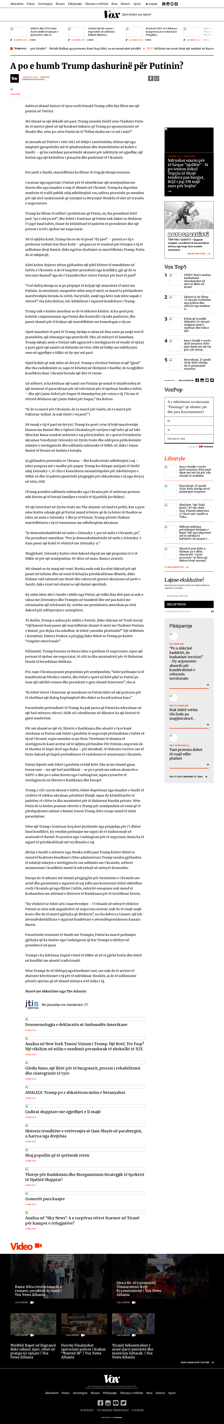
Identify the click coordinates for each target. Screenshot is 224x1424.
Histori (125, 3)
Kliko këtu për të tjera (196, 254)
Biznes (60, 3)
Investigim (45, 3)
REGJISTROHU (176, 604)
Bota (114, 3)
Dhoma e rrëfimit (96, 3)
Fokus (31, 3)
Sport (137, 3)
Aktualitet (16, 3)
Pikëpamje (75, 3)
